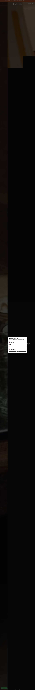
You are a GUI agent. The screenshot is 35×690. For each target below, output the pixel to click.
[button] (17, 342)
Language (10, 344)
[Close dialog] (26, 337)
